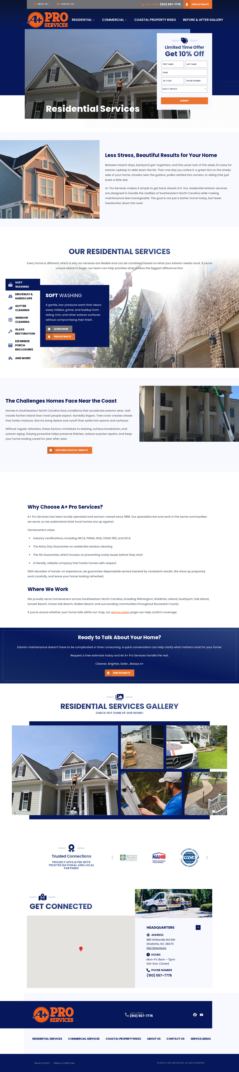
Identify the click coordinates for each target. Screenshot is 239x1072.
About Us (42, 4)
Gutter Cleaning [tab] (22, 308)
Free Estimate (200, 4)
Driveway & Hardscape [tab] (24, 296)
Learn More (61, 329)
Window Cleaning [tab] (22, 320)
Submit (184, 100)
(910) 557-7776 (159, 975)
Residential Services (47, 1039)
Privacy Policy (42, 1063)
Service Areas (201, 1039)
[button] (81, 949)
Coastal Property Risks (155, 20)
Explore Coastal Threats (72, 450)
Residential (82, 20)
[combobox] (184, 89)
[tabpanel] (139, 312)
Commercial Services (84, 1039)
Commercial (113, 20)
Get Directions (156, 948)
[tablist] (23, 321)
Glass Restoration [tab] (25, 332)
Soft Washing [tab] (22, 285)
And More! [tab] (23, 358)
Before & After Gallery (203, 20)
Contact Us (67, 4)
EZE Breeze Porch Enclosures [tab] (24, 345)
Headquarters (160, 927)
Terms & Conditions (64, 1063)
